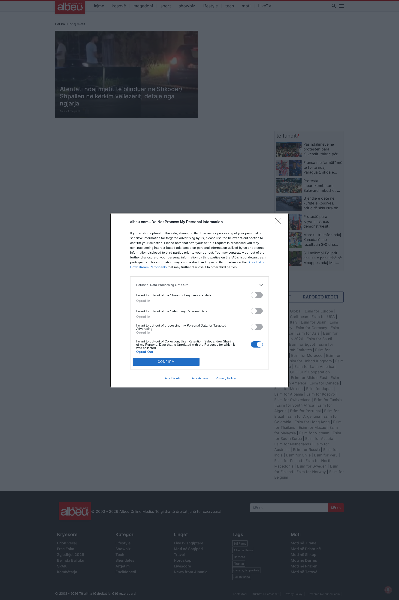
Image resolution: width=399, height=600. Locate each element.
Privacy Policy (226, 378)
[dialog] (199, 300)
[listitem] (199, 284)
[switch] (257, 295)
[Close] (279, 222)
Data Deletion (173, 378)
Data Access (199, 378)
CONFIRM (166, 361)
